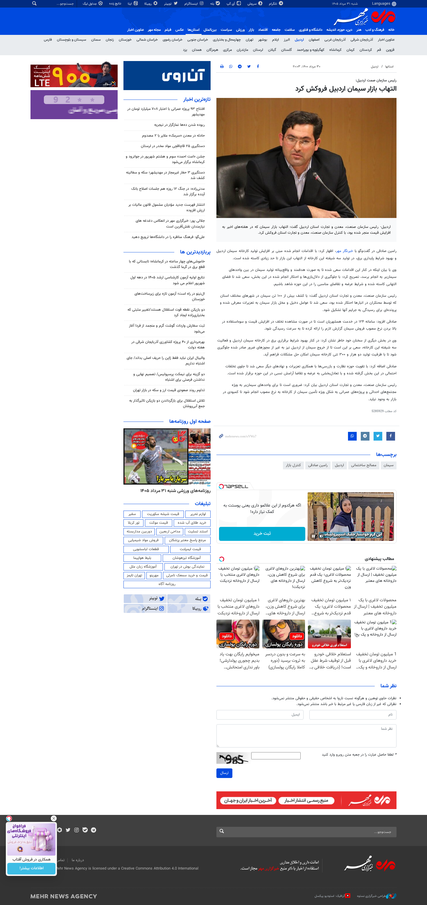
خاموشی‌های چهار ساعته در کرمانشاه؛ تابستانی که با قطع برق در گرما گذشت (167, 264)
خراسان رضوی (172, 40)
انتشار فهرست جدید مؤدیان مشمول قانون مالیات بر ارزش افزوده (166, 207)
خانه (391, 30)
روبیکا (148, 3)
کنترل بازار (293, 465)
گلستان (286, 50)
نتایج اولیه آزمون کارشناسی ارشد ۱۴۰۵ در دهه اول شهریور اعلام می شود (167, 280)
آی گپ (231, 3)
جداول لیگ (90, 3)
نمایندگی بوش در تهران (187, 567)
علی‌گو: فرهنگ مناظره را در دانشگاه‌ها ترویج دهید (168, 237)
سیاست (226, 30)
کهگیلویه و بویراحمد (310, 50)
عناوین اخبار (386, 40)
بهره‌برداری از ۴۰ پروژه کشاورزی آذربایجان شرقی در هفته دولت (168, 344)
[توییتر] (68, 831)
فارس (48, 40)
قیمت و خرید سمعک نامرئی (187, 575)
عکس (179, 30)
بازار (251, 30)
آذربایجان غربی (335, 40)
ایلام (275, 40)
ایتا (130, 3)
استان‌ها (194, 30)
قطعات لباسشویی (146, 549)
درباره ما (78, 860)
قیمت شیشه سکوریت (163, 514)
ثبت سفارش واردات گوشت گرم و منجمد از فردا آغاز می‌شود (167, 328)
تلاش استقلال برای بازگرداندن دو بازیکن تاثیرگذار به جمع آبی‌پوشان (167, 403)
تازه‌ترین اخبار (197, 99)
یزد (185, 50)
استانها (389, 66)
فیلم (168, 30)
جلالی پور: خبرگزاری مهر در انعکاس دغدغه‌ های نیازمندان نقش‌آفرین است (170, 223)
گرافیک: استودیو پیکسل (330, 896)
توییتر (168, 3)
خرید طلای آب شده (192, 523)
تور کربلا (133, 523)
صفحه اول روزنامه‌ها (190, 421)
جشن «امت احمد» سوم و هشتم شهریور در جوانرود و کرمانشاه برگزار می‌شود (165, 159)
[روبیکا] (59, 831)
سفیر (132, 514)
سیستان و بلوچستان (71, 40)
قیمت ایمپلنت (190, 549)
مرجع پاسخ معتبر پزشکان (187, 540)
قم (379, 50)
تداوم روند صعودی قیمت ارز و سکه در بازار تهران (169, 390)
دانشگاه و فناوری (310, 30)
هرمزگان (212, 50)
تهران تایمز (134, 575)
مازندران (242, 50)
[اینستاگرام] (76, 831)
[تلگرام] (93, 831)
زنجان (110, 40)
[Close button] (54, 818)
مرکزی (227, 50)
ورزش (240, 30)
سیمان (389, 465)
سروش (252, 3)
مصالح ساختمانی (363, 465)
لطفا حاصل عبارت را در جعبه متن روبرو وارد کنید (359, 755)
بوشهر (262, 40)
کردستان (366, 50)
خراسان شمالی (147, 40)
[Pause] (313, 536)
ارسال (224, 773)
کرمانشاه (335, 50)
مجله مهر (154, 30)
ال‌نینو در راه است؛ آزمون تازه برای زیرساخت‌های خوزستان (169, 296)
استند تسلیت (198, 531)
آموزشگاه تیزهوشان (187, 558)
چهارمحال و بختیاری (227, 40)
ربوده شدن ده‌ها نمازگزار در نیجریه (179, 125)
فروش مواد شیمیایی (143, 540)
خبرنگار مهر (344, 251)
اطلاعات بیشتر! (31, 868)
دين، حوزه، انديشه (339, 30)
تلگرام (273, 3)
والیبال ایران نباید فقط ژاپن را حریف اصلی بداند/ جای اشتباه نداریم (166, 360)
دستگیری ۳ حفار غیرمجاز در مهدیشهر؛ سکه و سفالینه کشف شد (165, 175)
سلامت (290, 30)
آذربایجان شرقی (362, 40)
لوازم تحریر (198, 514)
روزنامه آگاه (167, 584)
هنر (358, 30)
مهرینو (154, 575)
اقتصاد (263, 30)
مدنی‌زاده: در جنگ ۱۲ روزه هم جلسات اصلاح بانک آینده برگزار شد (168, 191)
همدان (197, 50)
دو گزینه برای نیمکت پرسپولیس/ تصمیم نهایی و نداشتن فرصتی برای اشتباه (169, 377)
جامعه (276, 30)
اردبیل (299, 40)
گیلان (272, 50)
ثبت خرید (262, 533)
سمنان (96, 40)
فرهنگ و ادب (374, 30)
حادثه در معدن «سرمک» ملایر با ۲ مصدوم (173, 136)
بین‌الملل (210, 30)
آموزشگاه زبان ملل (143, 567)
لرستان (258, 50)
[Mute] (321, 536)
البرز (287, 40)
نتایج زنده (115, 3)
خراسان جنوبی (197, 40)
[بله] (85, 831)
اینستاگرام (191, 3)
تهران (249, 40)
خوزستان (125, 40)
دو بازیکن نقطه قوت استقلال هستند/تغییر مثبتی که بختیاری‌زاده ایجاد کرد (166, 312)
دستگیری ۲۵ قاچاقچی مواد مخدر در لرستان (173, 146)
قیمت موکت (158, 523)
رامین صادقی (318, 465)
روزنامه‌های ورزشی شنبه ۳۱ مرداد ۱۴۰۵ (175, 490)
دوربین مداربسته (139, 531)
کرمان (351, 50)
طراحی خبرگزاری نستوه (371, 896)
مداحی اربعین (169, 531)
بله (212, 3)
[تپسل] (221, 486)
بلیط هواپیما (142, 558)
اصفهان (314, 40)
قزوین (390, 50)
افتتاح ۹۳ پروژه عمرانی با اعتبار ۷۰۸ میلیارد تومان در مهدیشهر (166, 111)
